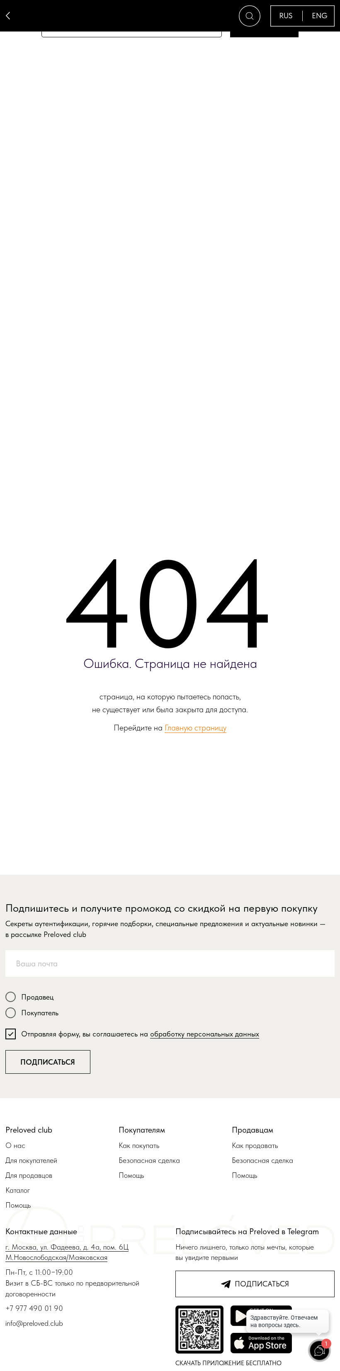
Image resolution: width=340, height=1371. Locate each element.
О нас (15, 1145)
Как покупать (139, 1145)
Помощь (18, 1205)
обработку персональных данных (204, 1033)
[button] (249, 16)
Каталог (17, 1190)
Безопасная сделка (149, 1160)
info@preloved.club (34, 1323)
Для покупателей (31, 1160)
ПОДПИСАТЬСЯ (47, 1062)
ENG (320, 15)
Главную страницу (195, 728)
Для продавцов (28, 1175)
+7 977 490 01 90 (34, 1308)
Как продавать (255, 1145)
